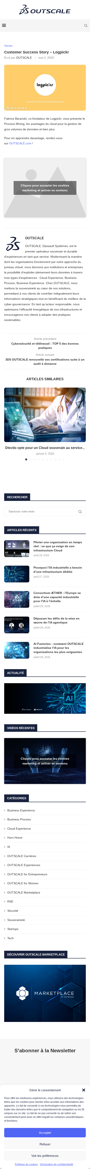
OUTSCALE (24, 57)
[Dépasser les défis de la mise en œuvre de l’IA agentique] (16, 625)
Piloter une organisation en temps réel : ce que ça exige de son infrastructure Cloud (57, 546)
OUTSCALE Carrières (21, 856)
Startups (12, 929)
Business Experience (21, 810)
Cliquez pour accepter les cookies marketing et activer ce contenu (45, 188)
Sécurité (12, 910)
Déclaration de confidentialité (56, 1164)
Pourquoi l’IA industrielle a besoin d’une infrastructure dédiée (57, 569)
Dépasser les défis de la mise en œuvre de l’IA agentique (56, 620)
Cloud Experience (19, 828)
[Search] (86, 25)
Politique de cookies (26, 1164)
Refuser (45, 1144)
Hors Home (14, 837)
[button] (84, 1090)
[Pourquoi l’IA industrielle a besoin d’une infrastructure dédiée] (16, 574)
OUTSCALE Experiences (23, 865)
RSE (10, 901)
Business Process (19, 819)
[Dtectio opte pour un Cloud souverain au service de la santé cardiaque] (45, 415)
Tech (10, 938)
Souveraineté (16, 920)
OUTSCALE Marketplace (23, 892)
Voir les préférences (45, 1155)
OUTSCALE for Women (23, 883)
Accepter (45, 1132)
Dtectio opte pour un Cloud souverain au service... (45, 448)
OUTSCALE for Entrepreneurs (27, 874)
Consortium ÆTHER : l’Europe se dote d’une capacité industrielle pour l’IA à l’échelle (57, 597)
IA (8, 846)
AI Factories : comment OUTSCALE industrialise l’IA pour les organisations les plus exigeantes (58, 648)
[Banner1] (45, 698)
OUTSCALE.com (20, 143)
